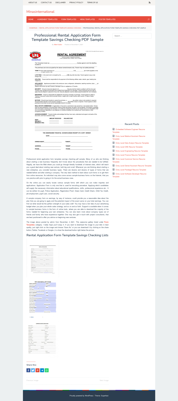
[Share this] (28, 370)
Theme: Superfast (101, 395)
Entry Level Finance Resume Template (130, 155)
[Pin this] (37, 370)
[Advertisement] (132, 80)
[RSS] (150, 2)
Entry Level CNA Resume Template (129, 147)
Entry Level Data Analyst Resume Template (132, 143)
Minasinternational (40, 11)
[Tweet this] (33, 370)
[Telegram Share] (42, 370)
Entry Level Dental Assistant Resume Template (134, 165)
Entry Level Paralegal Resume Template (131, 169)
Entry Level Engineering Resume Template (132, 151)
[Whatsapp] (47, 370)
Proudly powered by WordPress (81, 395)
